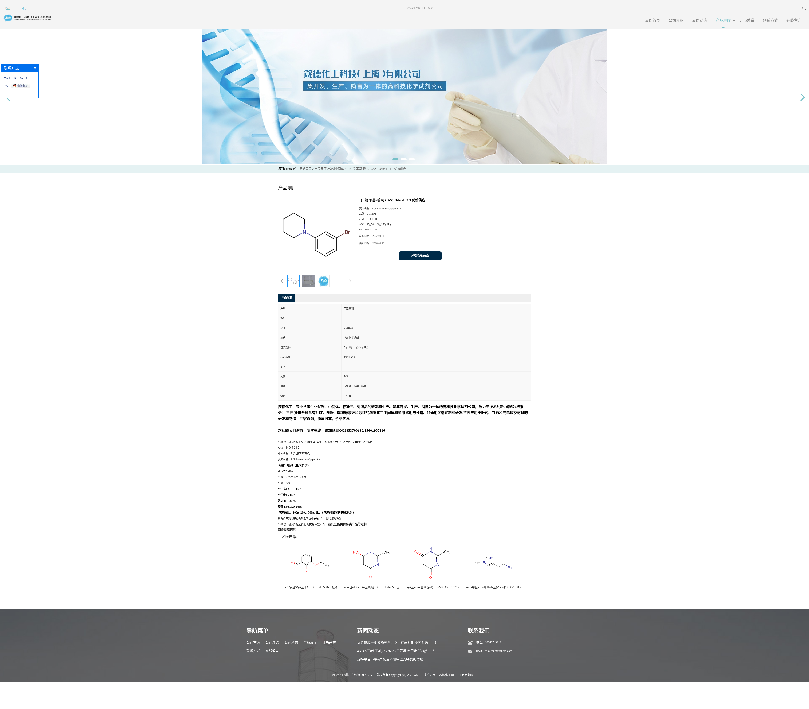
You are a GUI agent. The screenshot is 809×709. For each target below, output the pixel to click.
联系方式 (770, 20)
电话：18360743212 (488, 642)
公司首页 (652, 20)
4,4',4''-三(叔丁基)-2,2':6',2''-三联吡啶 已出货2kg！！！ (396, 651)
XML (417, 675)
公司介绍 (676, 20)
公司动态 (699, 20)
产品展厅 (723, 20)
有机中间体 (336, 168)
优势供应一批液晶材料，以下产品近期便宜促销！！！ (397, 642)
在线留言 (794, 20)
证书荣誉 (746, 20)
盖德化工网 (446, 675)
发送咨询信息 (420, 255)
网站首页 (305, 168)
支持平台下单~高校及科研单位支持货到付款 (390, 659)
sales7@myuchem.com (498, 650)
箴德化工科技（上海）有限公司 (353, 675)
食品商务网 (465, 675)
